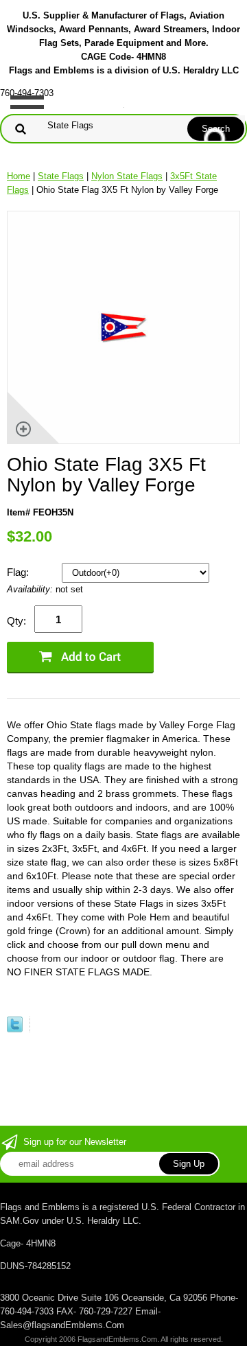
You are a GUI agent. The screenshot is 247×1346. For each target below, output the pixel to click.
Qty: (16, 621)
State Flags (61, 176)
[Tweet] (15, 1029)
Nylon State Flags (127, 176)
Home (18, 176)
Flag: (19, 572)
